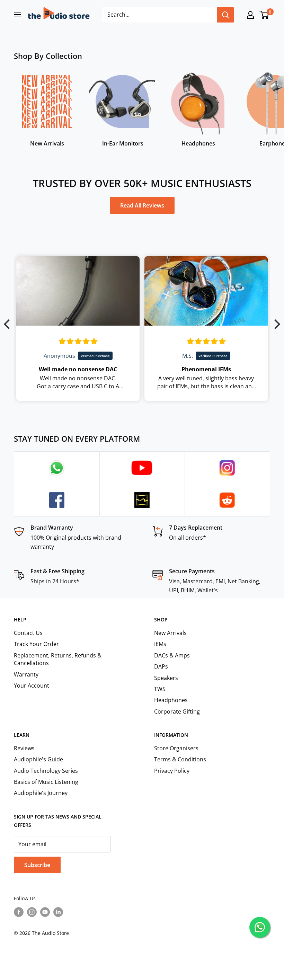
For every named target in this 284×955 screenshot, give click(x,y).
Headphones (171, 700)
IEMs (160, 644)
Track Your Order (36, 644)
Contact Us (28, 633)
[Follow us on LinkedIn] (58, 912)
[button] (9, 324)
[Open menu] (17, 14)
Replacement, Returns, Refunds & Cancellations (57, 659)
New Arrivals (170, 633)
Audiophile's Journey (41, 793)
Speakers (166, 678)
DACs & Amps (172, 655)
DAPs (161, 666)
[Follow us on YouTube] (45, 912)
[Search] (225, 15)
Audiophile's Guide (38, 759)
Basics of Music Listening (46, 782)
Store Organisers (176, 748)
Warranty (26, 674)
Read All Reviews (142, 205)
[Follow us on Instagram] (32, 912)
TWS (160, 689)
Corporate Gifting (177, 711)
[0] (264, 15)
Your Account (31, 685)
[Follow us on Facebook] (19, 912)
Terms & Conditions (180, 759)
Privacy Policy (171, 771)
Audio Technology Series (46, 771)
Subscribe (37, 865)
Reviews (24, 748)
